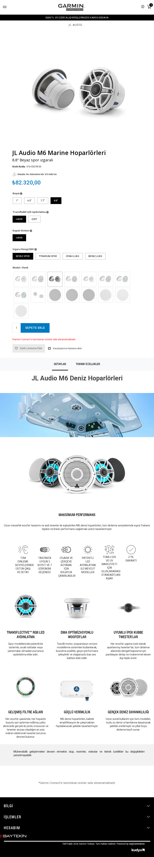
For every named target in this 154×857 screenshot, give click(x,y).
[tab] (60, 364)
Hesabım (12, 827)
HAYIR (19, 219)
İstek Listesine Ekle (31, 348)
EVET (34, 219)
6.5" (29, 200)
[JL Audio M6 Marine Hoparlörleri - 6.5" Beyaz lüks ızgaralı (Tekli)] (105, 294)
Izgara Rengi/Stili (23, 249)
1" (17, 200)
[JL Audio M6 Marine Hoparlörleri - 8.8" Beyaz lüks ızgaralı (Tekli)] (21, 310)
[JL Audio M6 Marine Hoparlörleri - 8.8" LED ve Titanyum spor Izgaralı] (21, 294)
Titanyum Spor (48, 256)
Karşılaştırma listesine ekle (67, 348)
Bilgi (8, 805)
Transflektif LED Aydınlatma (29, 211)
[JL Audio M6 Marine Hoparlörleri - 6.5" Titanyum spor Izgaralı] (105, 278)
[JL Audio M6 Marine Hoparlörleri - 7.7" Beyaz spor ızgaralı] (21, 278)
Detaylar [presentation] (60, 364)
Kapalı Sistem (21, 230)
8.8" (56, 200)
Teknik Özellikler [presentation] (88, 364)
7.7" (43, 200)
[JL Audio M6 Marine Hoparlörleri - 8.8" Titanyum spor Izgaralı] (71, 278)
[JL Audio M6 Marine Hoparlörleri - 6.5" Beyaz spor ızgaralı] (88, 278)
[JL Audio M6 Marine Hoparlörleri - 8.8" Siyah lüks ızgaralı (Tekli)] (88, 294)
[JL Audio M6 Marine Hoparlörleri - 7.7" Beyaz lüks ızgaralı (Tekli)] (122, 294)
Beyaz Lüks (95, 256)
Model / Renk (20, 267)
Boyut (16, 193)
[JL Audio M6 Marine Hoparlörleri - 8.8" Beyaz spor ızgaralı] (54, 278)
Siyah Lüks (72, 256)
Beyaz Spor (23, 256)
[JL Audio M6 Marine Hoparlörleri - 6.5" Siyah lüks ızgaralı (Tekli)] (54, 294)
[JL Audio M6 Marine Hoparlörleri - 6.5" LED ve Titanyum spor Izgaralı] (122, 278)
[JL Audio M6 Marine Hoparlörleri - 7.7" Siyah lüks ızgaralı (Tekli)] (71, 294)
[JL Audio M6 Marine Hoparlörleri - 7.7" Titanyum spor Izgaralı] (37, 278)
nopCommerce (137, 844)
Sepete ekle (35, 327)
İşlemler (12, 816)
